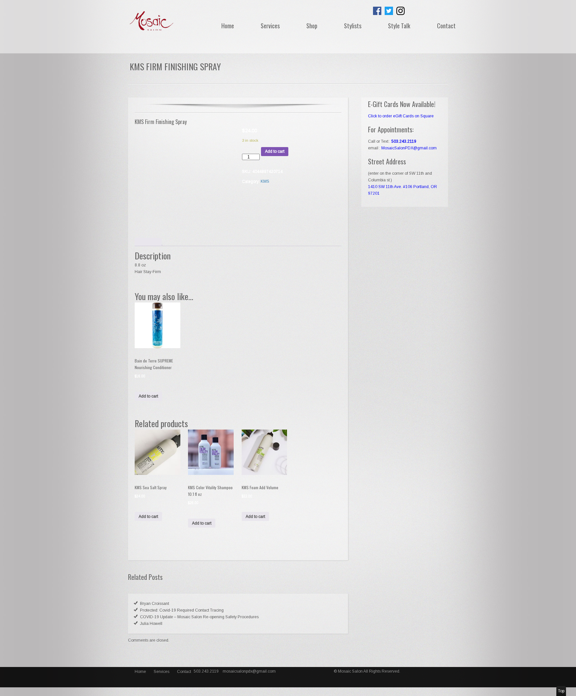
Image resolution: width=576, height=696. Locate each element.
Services (270, 25)
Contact (446, 25)
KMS (265, 181)
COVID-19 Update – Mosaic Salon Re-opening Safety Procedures (199, 617)
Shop (311, 25)
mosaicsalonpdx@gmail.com (249, 671)
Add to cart (274, 151)
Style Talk (399, 25)
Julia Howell (151, 623)
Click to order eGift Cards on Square (401, 116)
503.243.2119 (207, 671)
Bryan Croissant (154, 603)
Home (227, 25)
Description (148, 242)
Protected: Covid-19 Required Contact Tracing (182, 610)
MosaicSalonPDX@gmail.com (409, 148)
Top (561, 691)
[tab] (148, 242)
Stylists (352, 25)
